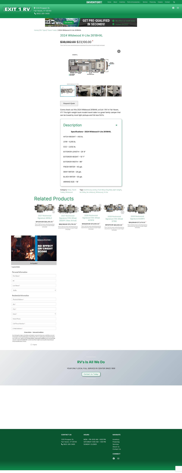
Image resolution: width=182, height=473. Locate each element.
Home (36, 30)
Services (116, 444)
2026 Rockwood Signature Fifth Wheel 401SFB (91, 217)
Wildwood (69, 192)
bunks (95, 190)
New (69, 190)
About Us (116, 447)
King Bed (109, 190)
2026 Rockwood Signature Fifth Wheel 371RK (114, 218)
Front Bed (101, 190)
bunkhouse (88, 190)
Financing (116, 442)
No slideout (91, 192)
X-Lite (106, 192)
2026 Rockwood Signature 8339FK (137, 217)
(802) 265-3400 (69, 444)
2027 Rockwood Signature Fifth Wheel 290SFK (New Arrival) (68, 218)
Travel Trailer (52, 30)
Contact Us (117, 449)
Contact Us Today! (91, 374)
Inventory (116, 439)
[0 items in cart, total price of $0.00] (174, 2)
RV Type (43, 30)
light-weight (117, 190)
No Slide (83, 192)
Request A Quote (69, 103)
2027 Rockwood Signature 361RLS (45, 217)
